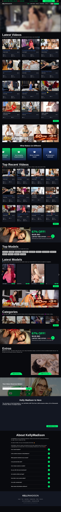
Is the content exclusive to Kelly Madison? (20, 453)
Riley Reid (5, 254)
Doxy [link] (18, 197)
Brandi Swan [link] (44, 93)
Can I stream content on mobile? (18, 465)
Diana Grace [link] (24, 93)
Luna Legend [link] (24, 52)
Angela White (32, 251)
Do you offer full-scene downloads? (19, 470)
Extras (46, 3)
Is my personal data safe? (16, 461)
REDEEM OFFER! (48, 1)
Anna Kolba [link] (5, 93)
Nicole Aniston (18, 251)
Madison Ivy (38, 251)
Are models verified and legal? (17, 474)
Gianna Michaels (46, 251)
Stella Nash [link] (5, 197)
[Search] (49, 4)
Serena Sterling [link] (44, 52)
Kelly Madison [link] (5, 114)
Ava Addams (11, 251)
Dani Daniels (23, 254)
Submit (28, 388)
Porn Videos (32, 3)
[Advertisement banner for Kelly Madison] (30, 133)
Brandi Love (5, 251)
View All (56, 120)
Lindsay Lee (10, 254)
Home (28, 3)
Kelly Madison (25, 251)
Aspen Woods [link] (5, 52)
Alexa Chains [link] (34, 179)
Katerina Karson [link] (49, 197)
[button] (59, 275)
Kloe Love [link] (24, 114)
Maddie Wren (53, 251)
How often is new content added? (18, 478)
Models (37, 3)
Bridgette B (17, 254)
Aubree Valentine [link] (49, 215)
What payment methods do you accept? (19, 457)
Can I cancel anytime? (16, 449)
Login (52, 3)
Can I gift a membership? (16, 482)
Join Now (56, 3)
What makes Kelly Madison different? (19, 486)
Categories (42, 3)
